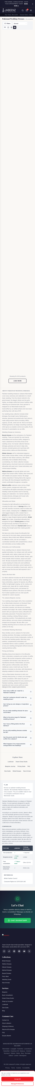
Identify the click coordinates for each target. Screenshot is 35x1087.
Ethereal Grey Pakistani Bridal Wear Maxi (24, 232)
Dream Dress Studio (21, 761)
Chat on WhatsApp (19, 920)
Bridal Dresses (24, 99)
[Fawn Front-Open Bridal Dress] (25, 302)
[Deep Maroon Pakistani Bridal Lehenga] (9, 171)
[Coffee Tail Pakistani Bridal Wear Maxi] (25, 130)
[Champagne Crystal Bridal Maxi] (9, 130)
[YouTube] (24, 951)
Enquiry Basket (6, 1035)
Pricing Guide (21, 766)
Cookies (18, 1068)
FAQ (28, 766)
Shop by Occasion (7, 1001)
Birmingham (22, 1055)
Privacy (7, 1068)
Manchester (5, 1048)
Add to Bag (9, 243)
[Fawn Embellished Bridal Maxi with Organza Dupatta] (9, 302)
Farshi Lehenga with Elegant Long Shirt (9, 275)
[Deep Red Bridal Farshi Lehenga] (25, 171)
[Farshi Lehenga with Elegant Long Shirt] (9, 260)
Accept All (17, 1079)
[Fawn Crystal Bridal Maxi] (25, 260)
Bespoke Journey (10, 766)
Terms (13, 1068)
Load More (17, 381)
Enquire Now (8, 66)
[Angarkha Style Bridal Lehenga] (9, 42)
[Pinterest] (14, 951)
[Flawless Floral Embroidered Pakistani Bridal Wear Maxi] (9, 341)
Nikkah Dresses (6, 967)
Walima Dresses (6, 964)
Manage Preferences (17, 1083)
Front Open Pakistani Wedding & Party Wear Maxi (25, 356)
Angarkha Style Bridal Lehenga (8, 56)
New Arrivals (27, 771)
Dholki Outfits (9, 99)
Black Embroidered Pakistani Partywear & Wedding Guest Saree (24, 61)
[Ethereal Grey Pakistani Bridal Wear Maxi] (25, 214)
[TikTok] (9, 951)
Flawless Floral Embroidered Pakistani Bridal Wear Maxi (9, 357)
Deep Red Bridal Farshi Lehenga (25, 185)
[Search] (23, 10)
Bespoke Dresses (25, 352)
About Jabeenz (6, 1023)
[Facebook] (19, 951)
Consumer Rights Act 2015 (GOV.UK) (15, 881)
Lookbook (11, 761)
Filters (8, 23)
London (16, 1055)
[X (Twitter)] (29, 951)
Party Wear (5, 976)
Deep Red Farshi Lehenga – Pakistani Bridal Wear (9, 229)
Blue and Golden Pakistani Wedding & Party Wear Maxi (9, 103)
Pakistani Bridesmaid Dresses (23, 226)
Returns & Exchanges (8, 1029)
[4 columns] (14, 27)
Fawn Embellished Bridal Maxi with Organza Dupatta (9, 316)
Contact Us (5, 1020)
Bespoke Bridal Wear (9, 142)
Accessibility (26, 1068)
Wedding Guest (6, 979)
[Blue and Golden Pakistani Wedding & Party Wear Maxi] (9, 88)
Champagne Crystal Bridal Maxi (8, 147)
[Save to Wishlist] (13, 36)
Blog (3, 1010)
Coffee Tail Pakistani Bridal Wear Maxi (24, 145)
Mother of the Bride (24, 54)
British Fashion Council (10, 878)
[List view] (5, 27)
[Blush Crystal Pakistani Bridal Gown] (25, 88)
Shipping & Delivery (8, 1026)
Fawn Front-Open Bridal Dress (25, 317)
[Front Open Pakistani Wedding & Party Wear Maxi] (25, 341)
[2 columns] (8, 27)
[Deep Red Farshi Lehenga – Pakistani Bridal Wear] (9, 214)
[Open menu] (31, 10)
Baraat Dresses (9, 53)
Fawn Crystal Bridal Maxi (24, 274)
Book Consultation (7, 995)
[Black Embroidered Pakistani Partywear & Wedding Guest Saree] (25, 42)
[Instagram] (4, 951)
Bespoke (4, 992)
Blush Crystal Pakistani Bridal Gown (24, 103)
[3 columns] (11, 27)
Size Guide (7, 771)
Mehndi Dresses (7, 970)
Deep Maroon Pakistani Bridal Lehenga (9, 186)
